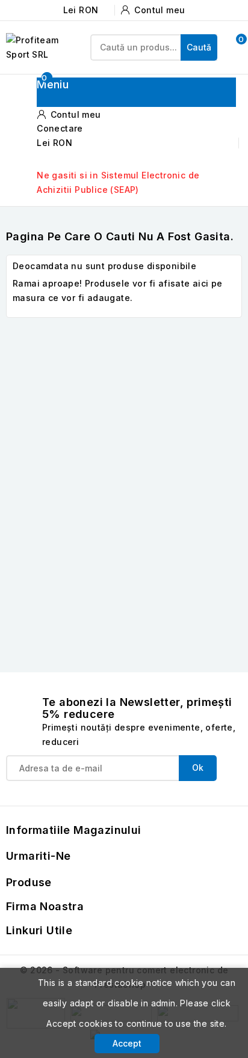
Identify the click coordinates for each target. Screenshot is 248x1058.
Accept (127, 1043)
